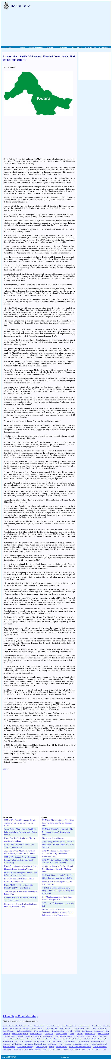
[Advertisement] (72, 21)
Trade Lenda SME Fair (24, 1031)
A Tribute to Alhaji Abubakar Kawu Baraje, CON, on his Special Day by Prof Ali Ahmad (58, 890)
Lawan (72, 1033)
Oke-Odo (69, 1031)
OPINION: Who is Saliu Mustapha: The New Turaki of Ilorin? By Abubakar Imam (57, 832)
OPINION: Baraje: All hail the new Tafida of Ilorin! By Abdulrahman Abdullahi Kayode (56, 853)
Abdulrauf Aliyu (78, 1028)
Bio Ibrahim (102, 1028)
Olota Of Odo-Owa (94, 1049)
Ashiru (29, 1039)
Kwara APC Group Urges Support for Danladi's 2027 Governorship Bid (18, 886)
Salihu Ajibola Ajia (25, 1041)
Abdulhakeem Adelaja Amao (23, 1049)
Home (8, 48)
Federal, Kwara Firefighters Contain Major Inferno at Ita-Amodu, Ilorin (20, 873)
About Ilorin (90, 48)
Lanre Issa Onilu (61, 1046)
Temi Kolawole (87, 1031)
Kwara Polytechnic (58, 1031)
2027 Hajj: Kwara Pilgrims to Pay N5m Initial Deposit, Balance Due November (19, 852)
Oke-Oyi (87, 1039)
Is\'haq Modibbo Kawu (41, 1031)
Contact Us (104, 48)
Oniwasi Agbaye (41, 1046)
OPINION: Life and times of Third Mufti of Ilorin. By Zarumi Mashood (58, 861)
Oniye (94, 1036)
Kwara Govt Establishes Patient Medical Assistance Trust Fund (19, 839)
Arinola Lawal (79, 1036)
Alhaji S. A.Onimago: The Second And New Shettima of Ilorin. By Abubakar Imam (57, 869)
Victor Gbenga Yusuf (69, 1026)
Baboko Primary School (20, 1033)
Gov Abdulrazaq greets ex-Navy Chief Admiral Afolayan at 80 (57, 898)
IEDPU (40, 1028)
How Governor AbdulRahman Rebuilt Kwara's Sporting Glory (19, 880)
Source (5, 768)
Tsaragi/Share (49, 1033)
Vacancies (77, 48)
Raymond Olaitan (40, 1049)
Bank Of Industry (8, 1031)
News (22, 48)
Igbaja (94, 1028)
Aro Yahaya (52, 1044)
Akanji (59, 1041)
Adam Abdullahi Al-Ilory (63, 1036)
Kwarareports (98, 1031)
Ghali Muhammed (83, 1041)
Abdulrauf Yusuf (103, 1033)
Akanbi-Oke (51, 1041)
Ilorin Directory (36, 48)
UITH (60, 1044)
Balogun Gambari (61, 1033)
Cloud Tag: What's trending (20, 1016)
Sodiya (51, 1046)
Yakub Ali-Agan (15, 1028)
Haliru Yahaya (96, 1026)
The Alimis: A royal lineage (53, 838)
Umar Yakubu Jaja (36, 1033)
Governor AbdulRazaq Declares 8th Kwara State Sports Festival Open (20, 905)
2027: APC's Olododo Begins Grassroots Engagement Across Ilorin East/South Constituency (20, 860)
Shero (30, 1026)
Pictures (63, 48)
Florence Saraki (39, 1026)
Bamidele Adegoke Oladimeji (72, 1039)
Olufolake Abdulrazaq (17, 1039)
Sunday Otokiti (39, 1041)
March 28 (37, 1039)
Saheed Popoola (9, 1036)
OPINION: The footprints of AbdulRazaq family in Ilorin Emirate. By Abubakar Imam (58, 823)
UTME (77, 1031)
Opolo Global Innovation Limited (80, 1046)
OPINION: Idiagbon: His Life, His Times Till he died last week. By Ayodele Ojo (58, 876)
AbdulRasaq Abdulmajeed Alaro (35, 1044)
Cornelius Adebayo (29, 1028)
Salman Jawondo (83, 1026)
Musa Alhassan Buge (10, 1041)
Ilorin (88, 1036)
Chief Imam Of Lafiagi (77, 1049)
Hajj (104, 1049)
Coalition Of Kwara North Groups (14, 1026)
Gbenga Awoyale (54, 1049)
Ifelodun (65, 1049)
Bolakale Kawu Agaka (99, 1039)
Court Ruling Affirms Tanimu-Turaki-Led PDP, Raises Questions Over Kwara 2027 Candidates (58, 844)
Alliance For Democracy (25, 1046)
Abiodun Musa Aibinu (33, 1036)
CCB (87, 1028)
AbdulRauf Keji (90, 1033)
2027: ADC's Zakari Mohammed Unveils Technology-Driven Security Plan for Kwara (20, 823)
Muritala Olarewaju (53, 1026)
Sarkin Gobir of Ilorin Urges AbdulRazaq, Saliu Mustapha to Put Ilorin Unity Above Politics (20, 832)
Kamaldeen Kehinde (100, 1046)
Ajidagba (79, 1033)
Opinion (49, 48)
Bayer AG (20, 1036)
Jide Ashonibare (69, 1041)
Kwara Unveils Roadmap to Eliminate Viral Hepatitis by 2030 (19, 845)
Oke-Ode (68, 1044)
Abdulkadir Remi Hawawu (51, 1039)
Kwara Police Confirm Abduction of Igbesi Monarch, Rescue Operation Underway (21, 867)
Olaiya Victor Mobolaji (80, 1044)
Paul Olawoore (48, 1036)
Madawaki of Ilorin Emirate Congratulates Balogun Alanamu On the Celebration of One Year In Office (57, 912)
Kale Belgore (7, 1049)
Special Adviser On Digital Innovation (58, 1028)
